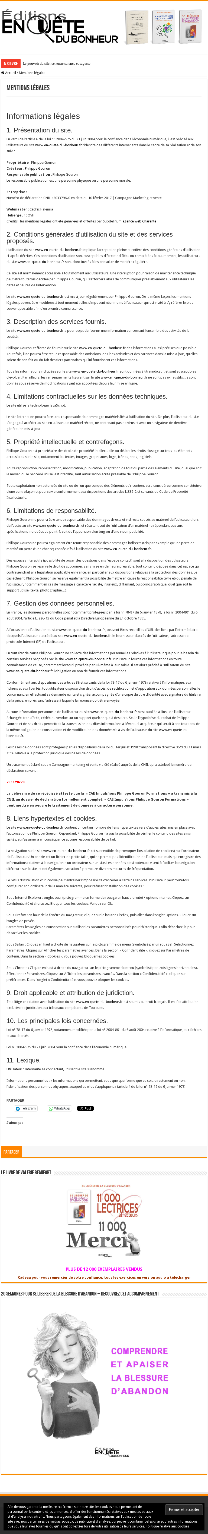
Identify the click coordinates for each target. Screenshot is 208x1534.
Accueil (10, 73)
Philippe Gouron (37, 168)
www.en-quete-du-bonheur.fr (58, 145)
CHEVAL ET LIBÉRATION (43, 63)
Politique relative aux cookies (167, 1526)
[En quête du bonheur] (104, 26)
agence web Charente (139, 221)
